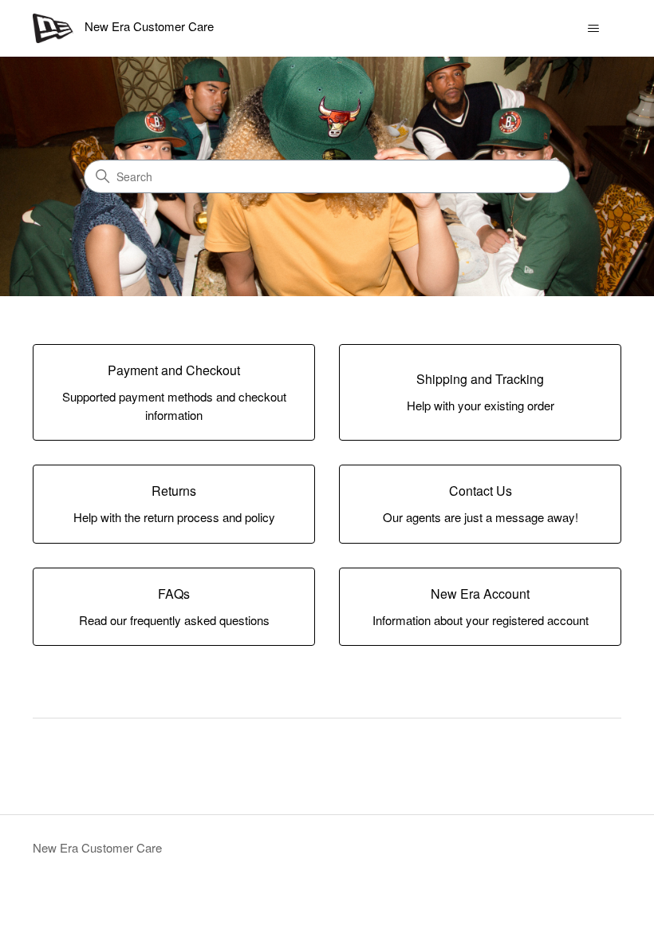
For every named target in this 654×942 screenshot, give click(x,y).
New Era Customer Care (97, 847)
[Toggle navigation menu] (593, 29)
